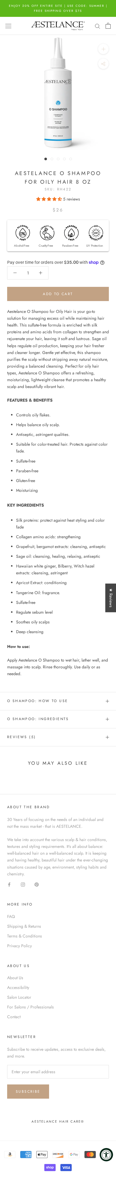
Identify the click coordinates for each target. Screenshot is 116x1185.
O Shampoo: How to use (37, 701)
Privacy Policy (19, 946)
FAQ (11, 916)
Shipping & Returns (24, 926)
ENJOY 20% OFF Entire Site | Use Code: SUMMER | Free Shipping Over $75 (58, 8)
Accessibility (18, 987)
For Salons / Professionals (30, 1007)
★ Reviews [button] (111, 597)
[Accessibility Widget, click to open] (106, 1154)
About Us (15, 978)
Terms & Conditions (24, 936)
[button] (49, 199)
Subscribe (28, 1091)
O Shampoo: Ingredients (38, 719)
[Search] (97, 25)
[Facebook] (9, 884)
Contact (14, 1017)
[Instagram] (23, 884)
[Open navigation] (8, 25)
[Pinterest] (37, 884)
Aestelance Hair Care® (58, 1121)
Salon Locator (19, 997)
